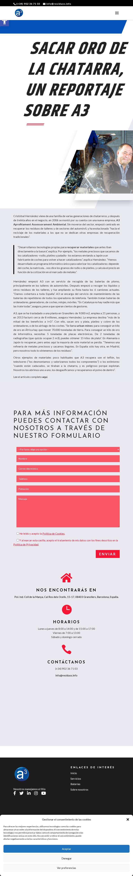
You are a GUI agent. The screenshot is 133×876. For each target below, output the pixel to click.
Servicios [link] (75, 778)
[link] (4, 21)
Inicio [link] (73, 773)
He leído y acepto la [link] (30, 533)
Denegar (66, 858)
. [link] (53, 533)
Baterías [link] (75, 784)
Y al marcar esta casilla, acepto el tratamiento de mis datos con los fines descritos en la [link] (68, 540)
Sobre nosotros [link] (79, 789)
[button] (128, 819)
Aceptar (66, 848)
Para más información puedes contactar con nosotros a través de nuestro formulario (61, 425)
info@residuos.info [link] (66, 675)
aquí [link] (44, 376)
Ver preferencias (66, 867)
